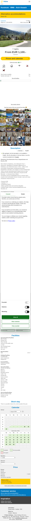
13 (28, 437)
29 (24, 426)
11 (21, 437)
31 (6, 428)
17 (17, 439)
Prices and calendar (14, 59)
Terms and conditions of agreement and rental (15, 485)
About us (15, 512)
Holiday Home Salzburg (6, 502)
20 (28, 439)
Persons (3, 462)
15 (10, 439)
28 (6, 444)
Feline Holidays (15, 1)
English (27, 150)
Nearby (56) (3, 16)
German (20, 150)
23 (13, 442)
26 (24, 442)
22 (10, 442)
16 (13, 439)
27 (28, 442)
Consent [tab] (8, 194)
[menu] (29, 1)
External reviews (14, 62)
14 (6, 439)
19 (24, 439)
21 (6, 442)
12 (24, 437)
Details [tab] (23, 194)
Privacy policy (11, 509)
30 (28, 426)
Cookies (17, 509)
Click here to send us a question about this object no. (13, 494)
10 (17, 437)
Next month (23, 411)
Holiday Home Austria (6, 501)
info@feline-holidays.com (21, 518)
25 (21, 442)
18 (21, 439)
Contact (10, 512)
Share (28, 20)
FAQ (21, 509)
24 (17, 442)
